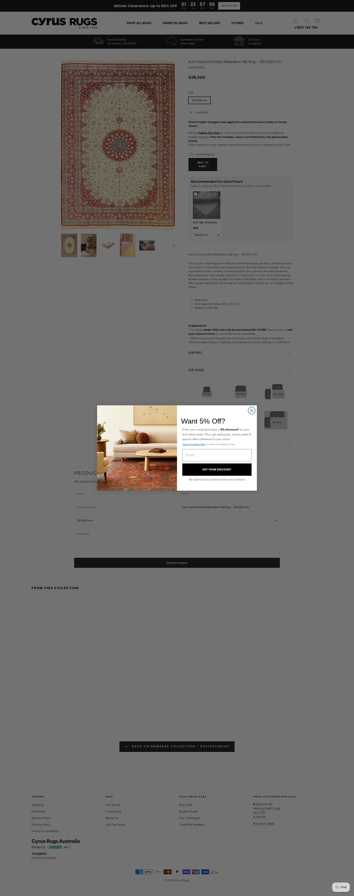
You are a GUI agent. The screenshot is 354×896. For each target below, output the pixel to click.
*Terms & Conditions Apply (193, 444)
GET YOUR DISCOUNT (216, 469)
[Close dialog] (251, 410)
